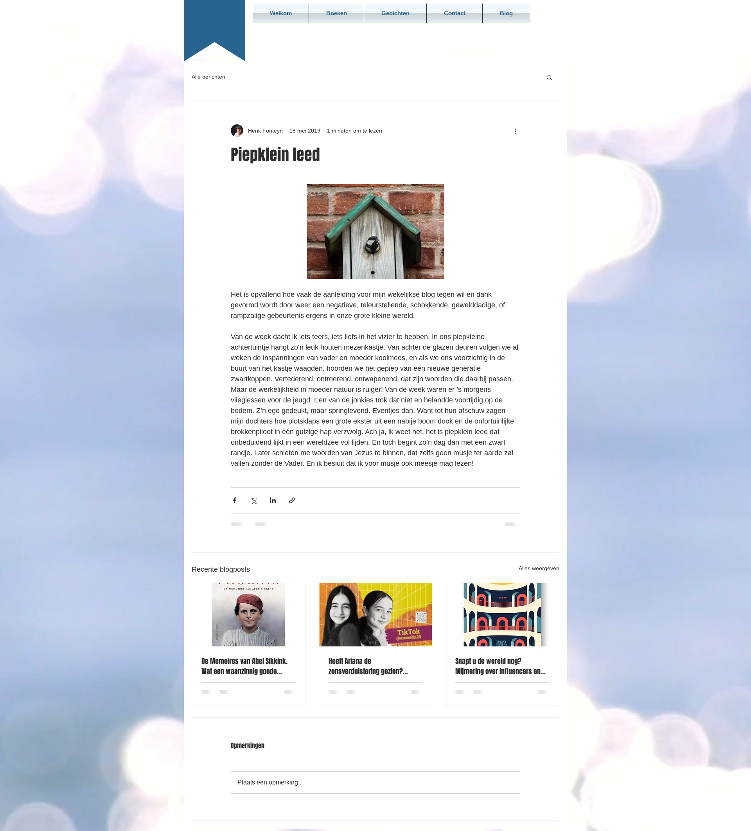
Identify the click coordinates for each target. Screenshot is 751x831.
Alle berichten (208, 77)
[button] (549, 77)
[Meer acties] (515, 130)
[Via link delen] (292, 500)
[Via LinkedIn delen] (273, 500)
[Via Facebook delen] (234, 500)
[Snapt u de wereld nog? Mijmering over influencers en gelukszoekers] (502, 614)
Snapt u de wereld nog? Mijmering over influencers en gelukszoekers (498, 666)
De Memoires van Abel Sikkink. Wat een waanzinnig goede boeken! (244, 666)
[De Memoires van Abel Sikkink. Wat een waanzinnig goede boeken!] (248, 614)
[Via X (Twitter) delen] (253, 500)
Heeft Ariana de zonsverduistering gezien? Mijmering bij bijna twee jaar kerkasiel (369, 666)
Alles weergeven (539, 568)
